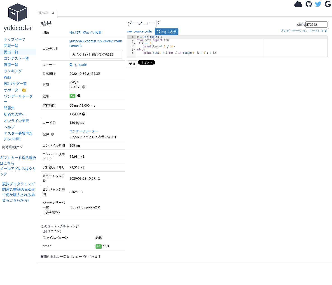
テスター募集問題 (18, 136)
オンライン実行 (16, 120)
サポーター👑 (15, 89)
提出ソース (46, 13)
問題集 (9, 107)
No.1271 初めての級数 (86, 32)
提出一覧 (11, 51)
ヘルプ (9, 126)
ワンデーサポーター (18, 99)
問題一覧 (11, 45)
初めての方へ (15, 114)
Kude (83, 65)
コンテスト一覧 (16, 58)
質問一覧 (11, 64)
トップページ (15, 39)
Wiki (7, 77)
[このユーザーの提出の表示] (71, 65)
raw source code (139, 31)
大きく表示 (168, 32)
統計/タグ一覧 (15, 83)
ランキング (13, 70)
